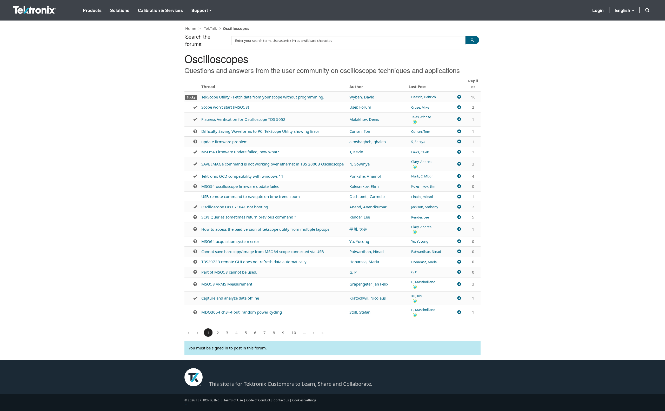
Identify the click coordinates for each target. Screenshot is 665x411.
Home (190, 28)
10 (293, 332)
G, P (353, 272)
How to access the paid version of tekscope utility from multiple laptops (265, 229)
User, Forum (360, 107)
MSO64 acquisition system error (230, 241)
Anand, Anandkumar (368, 206)
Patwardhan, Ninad (366, 251)
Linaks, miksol (422, 196)
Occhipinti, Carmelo (367, 196)
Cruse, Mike (420, 107)
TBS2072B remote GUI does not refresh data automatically (254, 261)
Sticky (191, 97)
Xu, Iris (416, 296)
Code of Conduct (258, 400)
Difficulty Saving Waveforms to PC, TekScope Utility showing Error (260, 131)
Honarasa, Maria (364, 261)
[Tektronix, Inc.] (35, 9)
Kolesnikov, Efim (364, 186)
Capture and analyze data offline (230, 298)
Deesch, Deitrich (423, 97)
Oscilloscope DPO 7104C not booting (234, 206)
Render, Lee (359, 217)
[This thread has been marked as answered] (195, 107)
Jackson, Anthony (424, 206)
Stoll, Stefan (359, 312)
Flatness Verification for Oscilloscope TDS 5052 (243, 119)
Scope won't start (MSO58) (225, 107)
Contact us (281, 400)
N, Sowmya (359, 164)
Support (200, 10)
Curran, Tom (360, 131)
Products (92, 10)
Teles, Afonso (421, 117)
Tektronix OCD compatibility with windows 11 (242, 176)
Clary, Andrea (421, 161)
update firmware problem (224, 141)
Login (598, 10)
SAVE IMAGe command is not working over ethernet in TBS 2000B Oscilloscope (272, 164)
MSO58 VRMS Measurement (226, 284)
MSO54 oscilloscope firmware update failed (240, 186)
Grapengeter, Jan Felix (368, 284)
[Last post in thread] (459, 97)
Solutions (119, 10)
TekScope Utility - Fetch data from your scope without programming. (262, 97)
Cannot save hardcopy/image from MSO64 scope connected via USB (262, 251)
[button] (647, 10)
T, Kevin (356, 151)
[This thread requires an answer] (195, 131)
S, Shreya (418, 141)
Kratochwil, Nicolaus (367, 298)
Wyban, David (361, 97)
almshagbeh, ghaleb (367, 141)
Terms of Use (233, 400)
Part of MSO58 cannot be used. (229, 272)
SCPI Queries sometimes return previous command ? (248, 217)
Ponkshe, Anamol (365, 176)
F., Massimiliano (423, 282)
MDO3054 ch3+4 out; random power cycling (241, 312)
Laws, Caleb (420, 152)
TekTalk (210, 28)
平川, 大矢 (358, 229)
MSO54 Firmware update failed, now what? (240, 151)
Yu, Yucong (359, 241)
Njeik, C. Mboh (422, 176)
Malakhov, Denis (364, 119)
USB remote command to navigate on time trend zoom (250, 196)
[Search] (472, 40)
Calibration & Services (160, 10)
